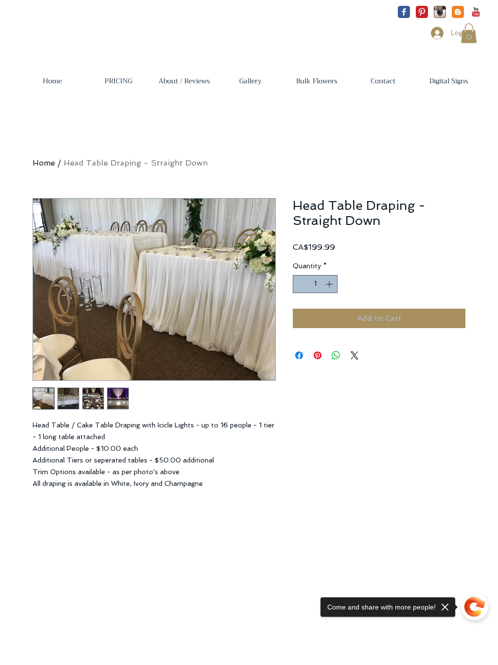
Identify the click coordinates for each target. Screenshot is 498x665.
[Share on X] (354, 355)
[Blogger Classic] (458, 12)
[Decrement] (300, 284)
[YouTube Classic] (476, 12)
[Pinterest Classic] (422, 12)
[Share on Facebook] (299, 355)
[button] (118, 81)
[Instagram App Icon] (440, 12)
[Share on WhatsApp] (336, 355)
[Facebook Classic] (404, 12)
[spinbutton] (315, 284)
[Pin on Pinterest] (317, 355)
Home (44, 162)
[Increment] (330, 284)
